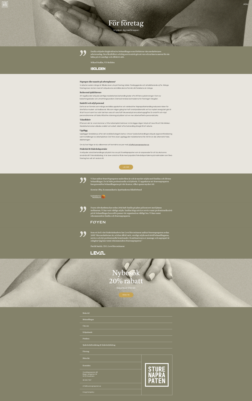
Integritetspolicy (88, 392)
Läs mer (126, 167)
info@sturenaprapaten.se (139, 145)
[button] (246, 4)
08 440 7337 (87, 380)
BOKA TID (126, 295)
